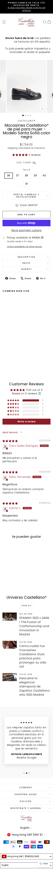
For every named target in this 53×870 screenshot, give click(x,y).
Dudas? (26, 269)
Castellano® (27, 120)
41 (26, 184)
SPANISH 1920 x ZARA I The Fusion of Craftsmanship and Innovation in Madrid (34, 626)
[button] (20, 155)
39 (35, 175)
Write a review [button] (26, 421)
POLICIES (26, 801)
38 (26, 175)
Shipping (12, 148)
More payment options (26, 230)
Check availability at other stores (24, 246)
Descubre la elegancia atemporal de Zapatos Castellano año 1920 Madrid (34, 686)
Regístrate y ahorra (26, 808)
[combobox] (26, 856)
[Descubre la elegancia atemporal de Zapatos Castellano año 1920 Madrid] (10, 677)
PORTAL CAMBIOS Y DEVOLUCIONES (27, 195)
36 (8, 175)
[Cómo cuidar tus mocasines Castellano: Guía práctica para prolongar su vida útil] (10, 645)
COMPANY (25, 787)
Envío (27, 263)
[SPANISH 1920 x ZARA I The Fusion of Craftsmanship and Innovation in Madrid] (10, 617)
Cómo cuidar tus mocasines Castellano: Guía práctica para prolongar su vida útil (32, 656)
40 (44, 175)
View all (26, 605)
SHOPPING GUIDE (26, 794)
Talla (26, 169)
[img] (10, 441)
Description (26, 257)
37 (17, 175)
